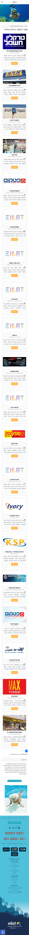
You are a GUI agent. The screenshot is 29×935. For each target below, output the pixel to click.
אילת (26, 26)
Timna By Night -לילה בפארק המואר (14, 891)
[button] (3, 932)
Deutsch (20, 843)
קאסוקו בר (14, 873)
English (4, 843)
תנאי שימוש (9, 818)
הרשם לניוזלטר (14, 838)
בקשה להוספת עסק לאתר (14, 822)
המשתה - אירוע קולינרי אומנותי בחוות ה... (14, 887)
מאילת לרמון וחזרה (9, 833)
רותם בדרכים (14, 869)
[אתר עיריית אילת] (14, 849)
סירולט (14, 868)
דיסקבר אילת (19, 833)
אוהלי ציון (14, 881)
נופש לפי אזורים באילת (14, 862)
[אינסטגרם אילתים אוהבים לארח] (15, 828)
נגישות (6, 838)
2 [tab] (13, 23)
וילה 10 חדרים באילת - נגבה (14, 865)
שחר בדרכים (14, 880)
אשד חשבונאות (14, 877)
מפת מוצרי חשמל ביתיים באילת (14, 780)
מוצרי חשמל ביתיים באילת (16, 26)
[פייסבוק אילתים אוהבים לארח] (18, 828)
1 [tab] (15, 23)
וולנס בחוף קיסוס (14, 889)
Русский (9, 843)
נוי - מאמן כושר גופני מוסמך (15, 870)
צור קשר (4, 818)
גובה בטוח (14, 872)
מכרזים (22, 838)
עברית (25, 843)
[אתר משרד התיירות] (6, 849)
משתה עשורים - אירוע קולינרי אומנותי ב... (14, 888)
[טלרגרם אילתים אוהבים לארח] (12, 828)
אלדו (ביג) (14, 883)
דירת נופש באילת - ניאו (14, 866)
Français (15, 843)
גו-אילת (14, 864)
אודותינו (15, 818)
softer (17, 928)
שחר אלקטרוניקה (14, 878)
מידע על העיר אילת (22, 818)
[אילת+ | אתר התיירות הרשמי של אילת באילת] (14, 2)
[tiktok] (10, 828)
